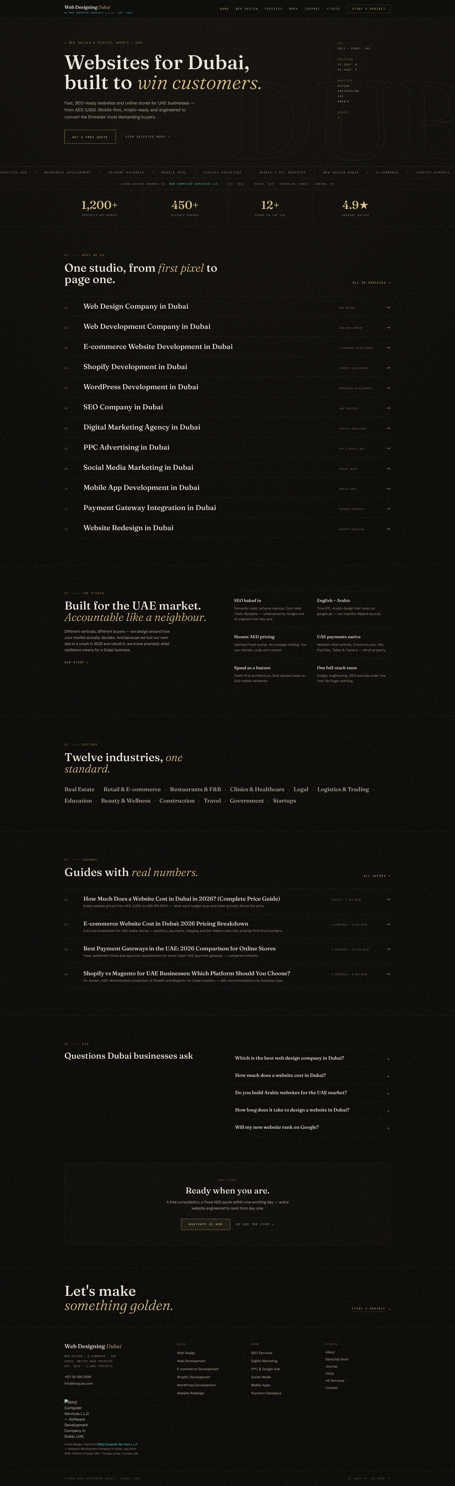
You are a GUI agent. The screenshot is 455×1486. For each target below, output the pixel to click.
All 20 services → (372, 282)
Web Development (191, 1361)
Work (293, 8)
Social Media (261, 1377)
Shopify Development (193, 1377)
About (330, 1352)
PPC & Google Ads (265, 1369)
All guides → (377, 875)
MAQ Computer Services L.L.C (117, 1444)
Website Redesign (190, 1393)
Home (224, 8)
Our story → (76, 662)
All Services (335, 1380)
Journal (312, 8)
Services (273, 8)
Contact (332, 1388)
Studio (334, 8)
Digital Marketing (264, 1361)
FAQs (330, 1373)
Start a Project (369, 8)
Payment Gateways (266, 1393)
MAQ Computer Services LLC (193, 183)
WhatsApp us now (205, 1224)
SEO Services (261, 1353)
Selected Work (337, 1359)
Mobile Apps (260, 1385)
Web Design (247, 8)
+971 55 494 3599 (77, 1377)
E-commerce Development (197, 1369)
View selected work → (147, 136)
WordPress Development (196, 1385)
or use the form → (255, 1224)
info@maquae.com (78, 1383)
